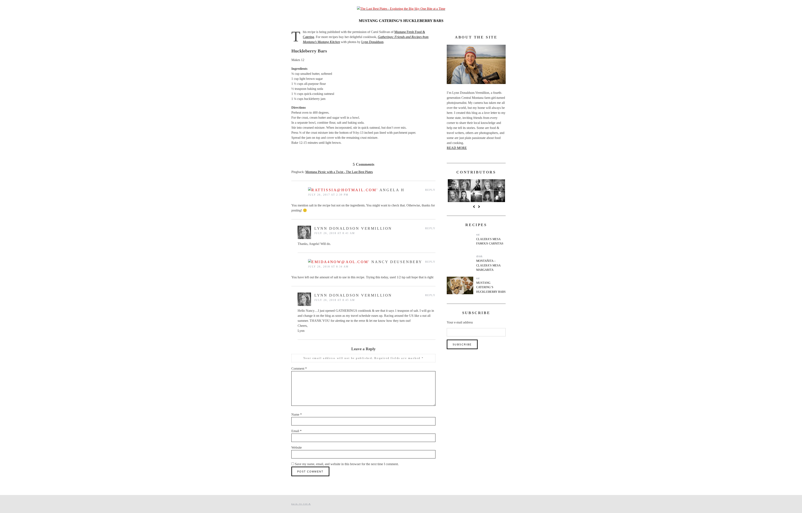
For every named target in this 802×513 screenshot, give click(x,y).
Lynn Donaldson (372, 42)
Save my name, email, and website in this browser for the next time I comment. (347, 464)
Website (296, 447)
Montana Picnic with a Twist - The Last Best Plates (339, 172)
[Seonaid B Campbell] (499, 196)
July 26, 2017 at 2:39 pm (328, 194)
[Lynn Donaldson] (465, 185)
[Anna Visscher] (476, 185)
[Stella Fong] (488, 185)
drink (479, 256)
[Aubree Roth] (453, 196)
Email (296, 431)
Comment (299, 368)
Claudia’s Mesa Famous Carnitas (489, 241)
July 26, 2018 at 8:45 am (334, 300)
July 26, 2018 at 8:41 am (334, 233)
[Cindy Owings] (499, 185)
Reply (430, 189)
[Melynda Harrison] (476, 196)
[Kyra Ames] (465, 196)
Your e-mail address (460, 322)
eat (478, 234)
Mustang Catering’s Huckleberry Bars (491, 287)
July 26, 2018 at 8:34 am (328, 266)
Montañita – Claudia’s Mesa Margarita (488, 265)
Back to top (300, 504)
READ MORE (457, 148)
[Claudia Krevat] (488, 196)
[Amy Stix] (453, 185)
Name (296, 414)
